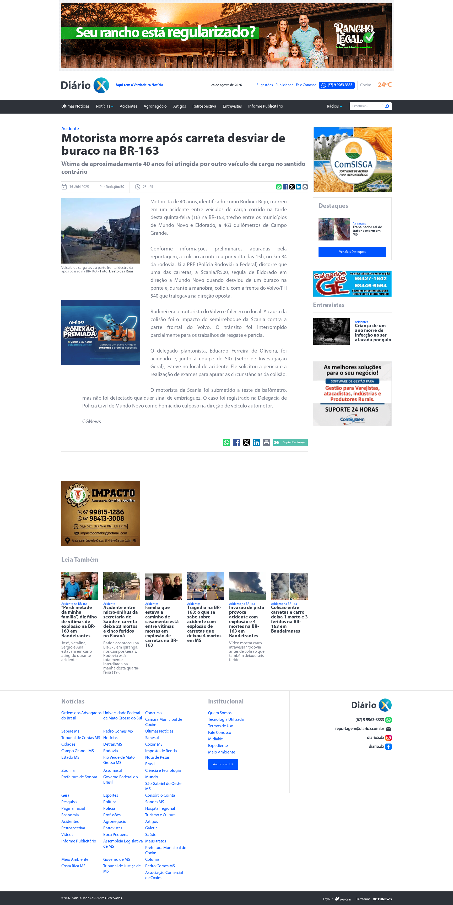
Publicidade (284, 85)
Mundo (151, 777)
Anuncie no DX (223, 764)
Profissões (112, 815)
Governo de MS (116, 860)
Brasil (150, 764)
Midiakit (215, 739)
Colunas (152, 860)
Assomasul (112, 771)
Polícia (109, 809)
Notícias (103, 106)
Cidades (68, 744)
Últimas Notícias (75, 106)
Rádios (333, 106)
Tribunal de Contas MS (80, 738)
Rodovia (110, 751)
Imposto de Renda (161, 751)
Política (109, 802)
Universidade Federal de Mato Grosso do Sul (122, 715)
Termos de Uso (220, 726)
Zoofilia (68, 771)
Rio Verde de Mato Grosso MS (119, 760)
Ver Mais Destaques (352, 252)
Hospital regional (160, 809)
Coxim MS (154, 744)
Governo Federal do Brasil (120, 780)
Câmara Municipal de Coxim (163, 722)
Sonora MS (154, 802)
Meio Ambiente (74, 860)
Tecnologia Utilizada (226, 720)
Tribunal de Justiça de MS (122, 869)
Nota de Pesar (157, 758)
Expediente (218, 746)
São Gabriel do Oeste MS (163, 786)
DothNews (382, 899)
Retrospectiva (204, 106)
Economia (70, 815)
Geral (66, 796)
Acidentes (128, 106)
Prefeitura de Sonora (79, 777)
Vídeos (67, 835)
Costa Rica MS (73, 866)
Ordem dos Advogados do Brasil (81, 715)
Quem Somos (219, 713)
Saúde (150, 835)
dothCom (342, 899)
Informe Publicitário (265, 106)
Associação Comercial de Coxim (164, 875)
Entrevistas (232, 106)
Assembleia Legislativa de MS (123, 844)
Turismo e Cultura (160, 815)
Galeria (151, 828)
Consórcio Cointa (160, 796)
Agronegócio (155, 106)
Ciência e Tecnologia (163, 771)
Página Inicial (73, 809)
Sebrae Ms (70, 731)
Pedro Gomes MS (118, 731)
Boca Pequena (115, 835)
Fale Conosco (306, 85)
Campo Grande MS (77, 751)
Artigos (179, 106)
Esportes (110, 796)
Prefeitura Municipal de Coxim (165, 850)
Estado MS (70, 758)
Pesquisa (69, 802)
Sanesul (152, 738)
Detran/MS (112, 744)
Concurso (153, 713)
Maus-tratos (155, 841)
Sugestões (265, 85)
